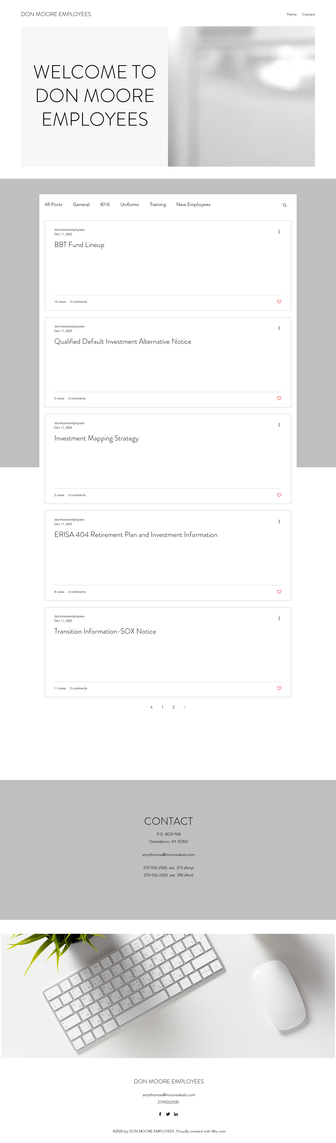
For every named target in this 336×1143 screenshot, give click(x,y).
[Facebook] (160, 1114)
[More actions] (281, 231)
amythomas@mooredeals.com (168, 854)
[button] (284, 205)
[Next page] (184, 707)
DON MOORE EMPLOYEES (56, 14)
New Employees (193, 204)
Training (158, 204)
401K (105, 204)
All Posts (53, 204)
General (81, 204)
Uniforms (129, 204)
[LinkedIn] (175, 1114)
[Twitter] (168, 1114)
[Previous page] (151, 707)
